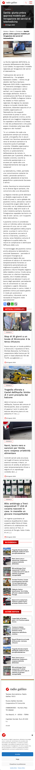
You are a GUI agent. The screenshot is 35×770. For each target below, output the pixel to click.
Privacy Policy (21, 767)
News (12, 31)
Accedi (8, 725)
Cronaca (8, 9)
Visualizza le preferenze (17, 764)
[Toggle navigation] (31, 2)
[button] (32, 735)
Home (5, 31)
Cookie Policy (13, 767)
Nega (17, 759)
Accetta (17, 754)
